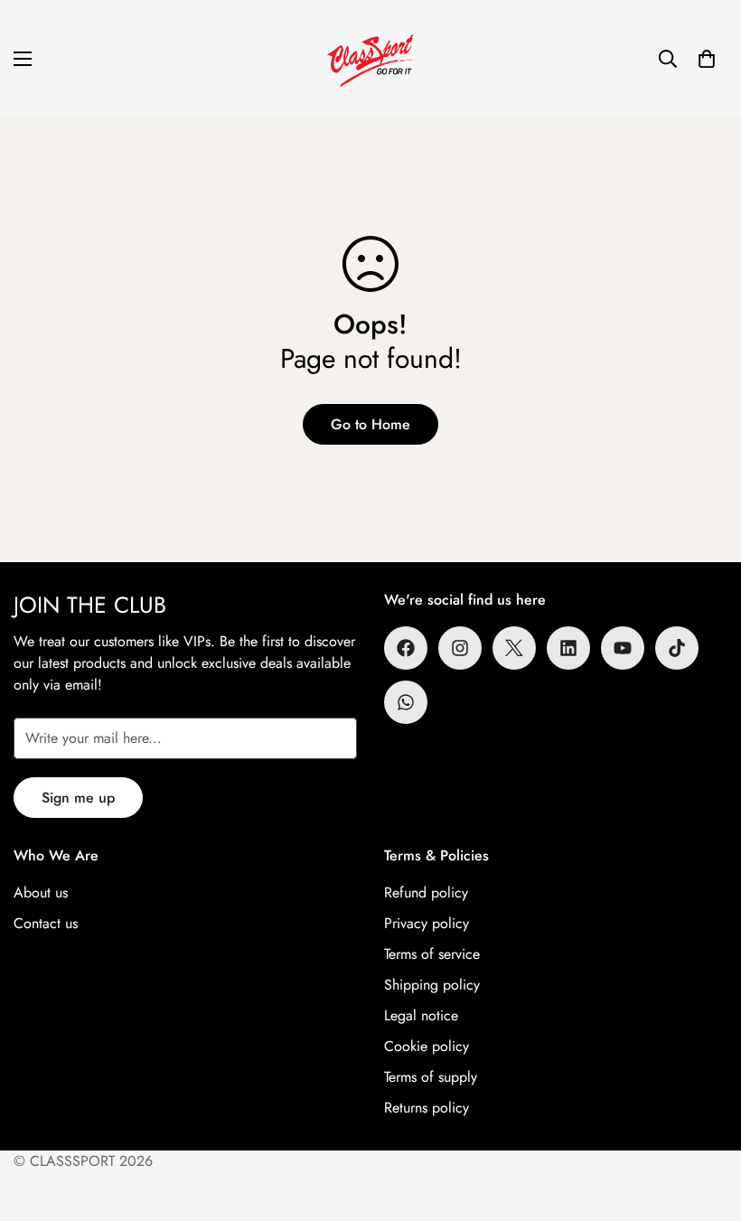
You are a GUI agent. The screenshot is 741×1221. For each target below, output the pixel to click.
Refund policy (426, 892)
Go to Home (370, 424)
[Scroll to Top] (706, 1122)
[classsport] (370, 58)
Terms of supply (430, 1076)
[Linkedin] (568, 648)
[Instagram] (460, 648)
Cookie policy (426, 1046)
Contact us (46, 923)
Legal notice (421, 1015)
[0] (706, 59)
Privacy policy (426, 923)
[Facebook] (405, 648)
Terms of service (432, 954)
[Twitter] (514, 648)
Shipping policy (432, 984)
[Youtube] (622, 648)
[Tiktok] (677, 648)
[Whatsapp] (405, 702)
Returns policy (426, 1107)
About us (41, 892)
